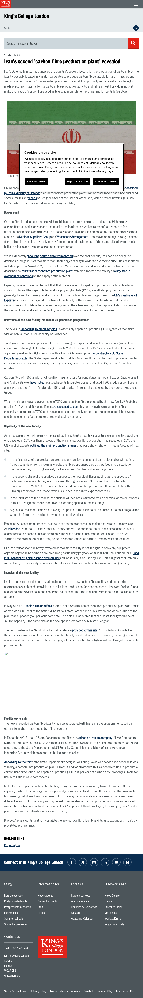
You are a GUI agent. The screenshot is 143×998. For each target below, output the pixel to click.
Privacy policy (38, 991)
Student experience (18, 925)
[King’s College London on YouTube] (116, 862)
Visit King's (119, 914)
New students (52, 896)
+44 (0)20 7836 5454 (16, 948)
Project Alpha (12, 845)
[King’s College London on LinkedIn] (105, 862)
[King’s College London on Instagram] (94, 862)
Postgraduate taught (18, 902)
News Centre (119, 896)
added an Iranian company (95, 738)
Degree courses (18, 896)
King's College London (26, 16)
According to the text (18, 762)
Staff (52, 908)
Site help (89, 991)
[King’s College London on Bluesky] (127, 862)
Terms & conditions (15, 991)
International (18, 914)
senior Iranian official (39, 606)
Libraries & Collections (85, 908)
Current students (52, 902)
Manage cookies (125, 991)
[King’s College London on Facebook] (71, 862)
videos (32, 198)
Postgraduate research (18, 908)
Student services (85, 896)
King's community (119, 925)
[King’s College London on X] (83, 862)
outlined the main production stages (53, 445)
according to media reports (39, 329)
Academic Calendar (85, 919)
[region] (71, 167)
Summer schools (18, 919)
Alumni (52, 914)
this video (14, 529)
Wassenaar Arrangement (72, 237)
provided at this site (84, 630)
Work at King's (119, 919)
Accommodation (85, 902)
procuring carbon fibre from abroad (50, 256)
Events (119, 902)
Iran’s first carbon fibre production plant (47, 271)
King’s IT (85, 914)
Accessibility (105, 991)
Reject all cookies (77, 181)
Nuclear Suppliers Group (35, 237)
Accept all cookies (106, 181)
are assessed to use (65, 407)
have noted (37, 382)
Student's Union (119, 908)
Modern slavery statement (65, 991)
